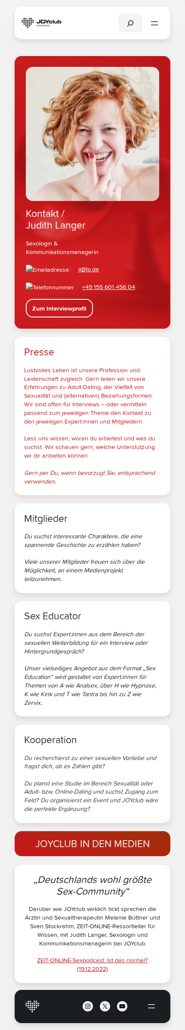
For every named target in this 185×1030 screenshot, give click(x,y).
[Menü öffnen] (154, 23)
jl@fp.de (88, 269)
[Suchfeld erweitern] (130, 23)
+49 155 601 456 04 (108, 286)
